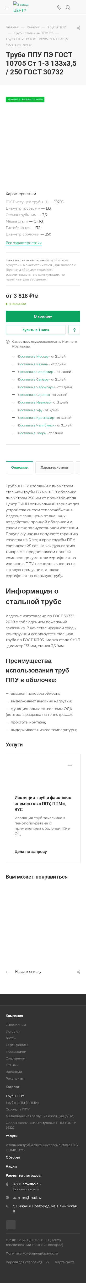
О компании (16, 1025)
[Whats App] (11, 1224)
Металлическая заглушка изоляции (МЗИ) (40, 1116)
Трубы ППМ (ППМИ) (22, 1102)
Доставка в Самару (33, 379)
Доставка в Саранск (34, 395)
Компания (14, 1016)
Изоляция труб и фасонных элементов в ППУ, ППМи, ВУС (43, 803)
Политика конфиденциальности (32, 1253)
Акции (11, 1166)
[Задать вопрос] (74, 330)
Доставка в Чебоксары (36, 387)
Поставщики (16, 1051)
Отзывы (12, 1065)
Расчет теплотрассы (24, 1175)
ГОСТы (11, 1038)
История (13, 1031)
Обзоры (13, 1157)
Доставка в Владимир (35, 372)
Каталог (12, 1087)
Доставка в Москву (33, 356)
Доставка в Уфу (30, 410)
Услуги (11, 1136)
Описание (19, 467)
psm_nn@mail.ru (27, 1197)
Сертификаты (17, 1045)
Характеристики (54, 467)
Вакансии (14, 1072)
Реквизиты (14, 1078)
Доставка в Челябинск (36, 425)
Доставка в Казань (33, 364)
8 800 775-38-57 (25, 1184)
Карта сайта (65, 1262)
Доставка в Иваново (34, 402)
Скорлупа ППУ (18, 1109)
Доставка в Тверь (32, 433)
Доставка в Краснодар (36, 418)
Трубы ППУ (15, 1096)
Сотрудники (15, 1058)
